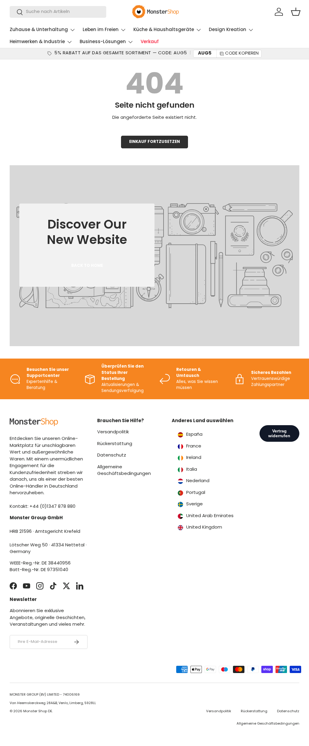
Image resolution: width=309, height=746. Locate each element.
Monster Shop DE (37, 711)
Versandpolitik (113, 432)
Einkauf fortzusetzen (154, 142)
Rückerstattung (114, 444)
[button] (295, 11)
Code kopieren (242, 53)
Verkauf (150, 42)
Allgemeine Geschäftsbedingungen (268, 723)
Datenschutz (111, 455)
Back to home (87, 266)
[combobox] (58, 12)
